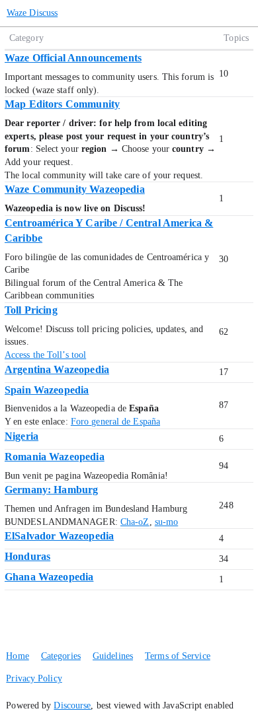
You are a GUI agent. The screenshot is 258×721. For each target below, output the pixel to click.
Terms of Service (177, 656)
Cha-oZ (135, 522)
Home (17, 656)
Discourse (72, 705)
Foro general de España (115, 422)
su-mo (167, 522)
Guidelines (113, 656)
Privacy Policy (34, 678)
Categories (61, 656)
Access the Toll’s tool (45, 355)
